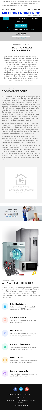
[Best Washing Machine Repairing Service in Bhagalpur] (15, 389)
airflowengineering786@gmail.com (25, 3)
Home (6, 18)
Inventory (34, 18)
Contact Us (21, 22)
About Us (13, 18)
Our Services (23, 18)
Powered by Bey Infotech (21, 405)
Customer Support (22, 29)
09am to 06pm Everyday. (15, 5)
